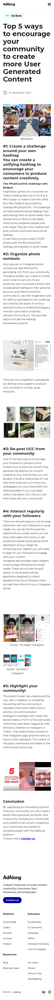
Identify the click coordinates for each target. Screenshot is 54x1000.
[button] (49, 4)
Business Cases (11, 968)
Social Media (9, 922)
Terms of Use (35, 973)
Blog (5, 962)
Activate (7, 933)
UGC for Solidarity (37, 949)
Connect (7, 938)
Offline (31, 938)
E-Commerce (35, 927)
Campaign (33, 933)
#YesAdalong (35, 979)
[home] (8, 4)
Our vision (33, 962)
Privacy (31, 968)
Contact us (12, 900)
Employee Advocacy (38, 944)
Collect (6, 927)
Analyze (7, 944)
